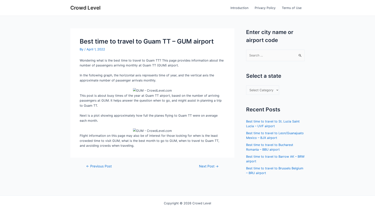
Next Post (209, 166)
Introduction (239, 8)
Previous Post (99, 166)
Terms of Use (292, 8)
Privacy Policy (265, 8)
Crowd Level (85, 8)
